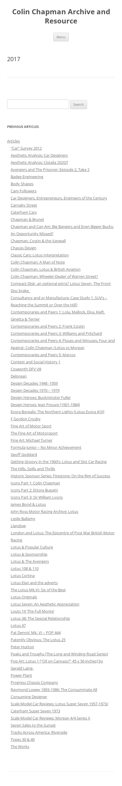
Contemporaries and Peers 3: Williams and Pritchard (56, 333)
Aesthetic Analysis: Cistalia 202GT (39, 162)
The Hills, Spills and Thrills (33, 468)
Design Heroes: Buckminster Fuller (41, 397)
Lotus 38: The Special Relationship (40, 618)
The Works (20, 746)
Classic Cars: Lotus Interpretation (40, 255)
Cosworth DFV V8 (26, 369)
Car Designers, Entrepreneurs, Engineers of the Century (59, 198)
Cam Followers (23, 191)
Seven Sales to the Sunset (33, 725)
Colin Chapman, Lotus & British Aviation (46, 269)
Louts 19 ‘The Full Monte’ (32, 611)
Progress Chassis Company (34, 682)
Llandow (18, 525)
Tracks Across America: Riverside (39, 732)
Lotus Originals (24, 597)
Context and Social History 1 (35, 362)
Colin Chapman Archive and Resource (61, 16)
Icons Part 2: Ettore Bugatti (34, 490)
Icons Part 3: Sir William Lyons (37, 497)
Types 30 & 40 (23, 739)
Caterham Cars (24, 212)
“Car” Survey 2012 (26, 148)
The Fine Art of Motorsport (34, 433)
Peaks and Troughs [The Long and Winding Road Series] (59, 654)
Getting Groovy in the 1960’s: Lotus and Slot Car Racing (59, 461)
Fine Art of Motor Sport (31, 426)
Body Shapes (22, 183)
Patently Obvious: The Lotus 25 (38, 639)
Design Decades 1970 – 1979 (35, 390)
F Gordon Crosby (26, 418)
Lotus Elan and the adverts (34, 582)
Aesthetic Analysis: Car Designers (39, 155)
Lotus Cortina (23, 575)
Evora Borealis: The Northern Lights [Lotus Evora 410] (57, 411)
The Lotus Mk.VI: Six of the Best (38, 589)
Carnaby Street (24, 205)
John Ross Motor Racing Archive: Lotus (44, 511)
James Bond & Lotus (28, 504)
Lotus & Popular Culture (32, 547)
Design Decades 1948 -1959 (34, 383)
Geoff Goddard (24, 454)
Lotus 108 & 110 (24, 568)
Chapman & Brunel (27, 219)
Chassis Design (23, 248)
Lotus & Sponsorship (29, 554)
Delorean (19, 376)
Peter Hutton (22, 646)
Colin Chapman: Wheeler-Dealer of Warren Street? (54, 276)
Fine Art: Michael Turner (31, 440)
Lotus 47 (18, 625)
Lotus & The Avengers (30, 561)
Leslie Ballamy (23, 518)
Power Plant (21, 675)
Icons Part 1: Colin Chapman (35, 483)
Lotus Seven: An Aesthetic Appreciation (45, 604)
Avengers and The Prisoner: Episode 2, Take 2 (50, 169)
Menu (61, 37)
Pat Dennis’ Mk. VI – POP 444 (36, 632)
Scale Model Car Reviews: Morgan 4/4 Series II (50, 718)
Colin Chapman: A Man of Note (38, 262)
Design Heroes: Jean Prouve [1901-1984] (45, 404)
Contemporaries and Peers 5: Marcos (43, 354)
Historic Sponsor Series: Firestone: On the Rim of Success (60, 475)
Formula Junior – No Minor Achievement (46, 447)
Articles (13, 141)
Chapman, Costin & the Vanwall (38, 240)
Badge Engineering (27, 176)
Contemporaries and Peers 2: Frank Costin (48, 326)
